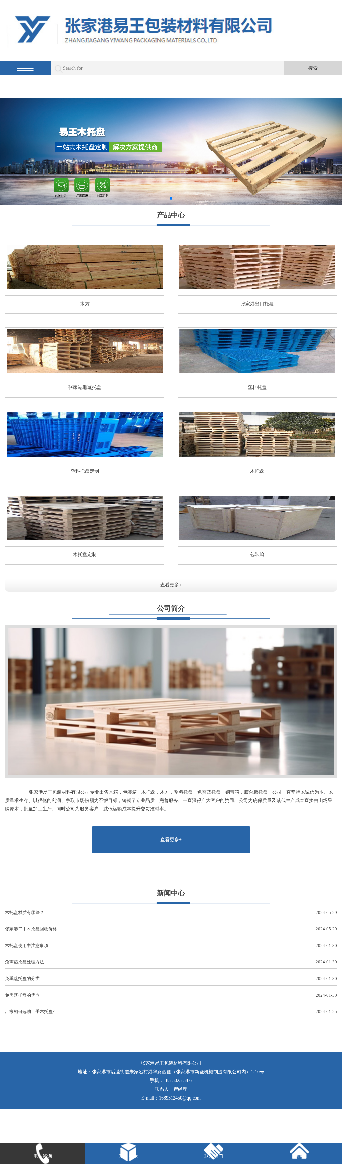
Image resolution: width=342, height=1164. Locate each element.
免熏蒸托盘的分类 (171, 978)
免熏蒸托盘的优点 (171, 995)
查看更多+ (171, 584)
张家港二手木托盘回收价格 (171, 928)
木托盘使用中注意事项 (171, 945)
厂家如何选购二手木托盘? (171, 1011)
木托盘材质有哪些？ (171, 912)
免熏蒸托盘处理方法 (171, 961)
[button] (171, 198)
